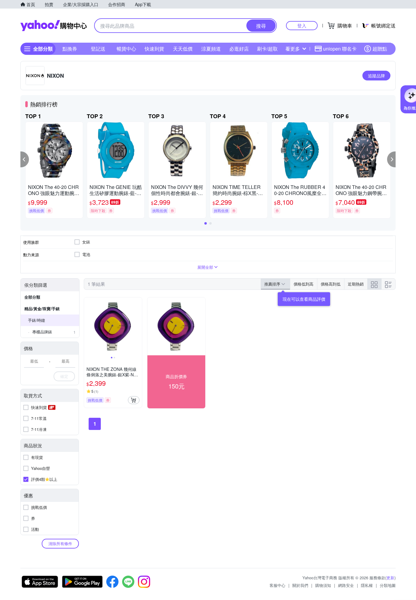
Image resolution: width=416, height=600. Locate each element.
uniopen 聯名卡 (340, 48)
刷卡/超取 (267, 48)
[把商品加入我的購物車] (133, 400)
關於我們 (300, 585)
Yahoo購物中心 (53, 25)
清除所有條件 (60, 543)
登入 (301, 25)
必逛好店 (239, 48)
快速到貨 (154, 48)
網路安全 (346, 585)
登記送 (98, 48)
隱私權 (367, 585)
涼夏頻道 (211, 48)
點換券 (69, 48)
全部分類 (32, 297)
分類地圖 (388, 585)
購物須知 (323, 585)
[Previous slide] (88, 326)
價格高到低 (330, 284)
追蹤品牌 (376, 76)
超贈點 (379, 48)
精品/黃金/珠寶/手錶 (42, 308)
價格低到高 (303, 284)
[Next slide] (138, 326)
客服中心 (277, 585)
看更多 (292, 48)
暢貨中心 (126, 48)
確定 (64, 376)
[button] (24, 159)
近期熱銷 (356, 284)
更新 (390, 577)
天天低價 (182, 48)
